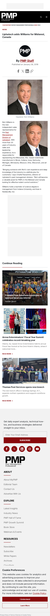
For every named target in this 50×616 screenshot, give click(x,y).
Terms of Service (15, 615)
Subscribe (25, 440)
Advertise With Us (12, 493)
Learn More (25, 606)
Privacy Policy (4, 615)
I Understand (25, 599)
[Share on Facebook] (18, 71)
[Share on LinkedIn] (27, 71)
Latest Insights (11, 508)
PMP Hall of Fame (12, 518)
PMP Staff (27, 60)
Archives (8, 560)
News (4, 29)
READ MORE (7, 354)
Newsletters (9, 546)
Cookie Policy (39, 593)
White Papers (10, 556)
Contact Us (9, 489)
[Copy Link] (31, 71)
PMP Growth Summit (14, 522)
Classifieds (9, 565)
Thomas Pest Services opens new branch (23, 387)
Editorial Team (10, 484)
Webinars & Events (13, 532)
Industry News (11, 513)
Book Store (9, 527)
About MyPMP (11, 479)
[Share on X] (23, 71)
